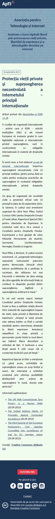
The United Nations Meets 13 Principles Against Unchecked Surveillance (25, 415)
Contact (27, 496)
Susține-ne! (27, 472)
